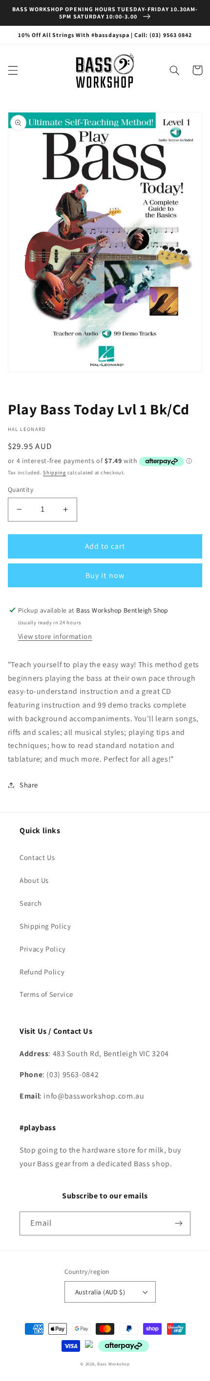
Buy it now (105, 575)
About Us (34, 880)
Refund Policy (42, 971)
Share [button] (29, 784)
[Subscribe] (179, 1223)
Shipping (54, 472)
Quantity (20, 489)
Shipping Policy (45, 926)
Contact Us (37, 857)
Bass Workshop (113, 1364)
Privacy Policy (43, 948)
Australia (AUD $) (100, 1292)
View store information (55, 636)
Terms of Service (46, 994)
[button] (12, 70)
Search (31, 903)
